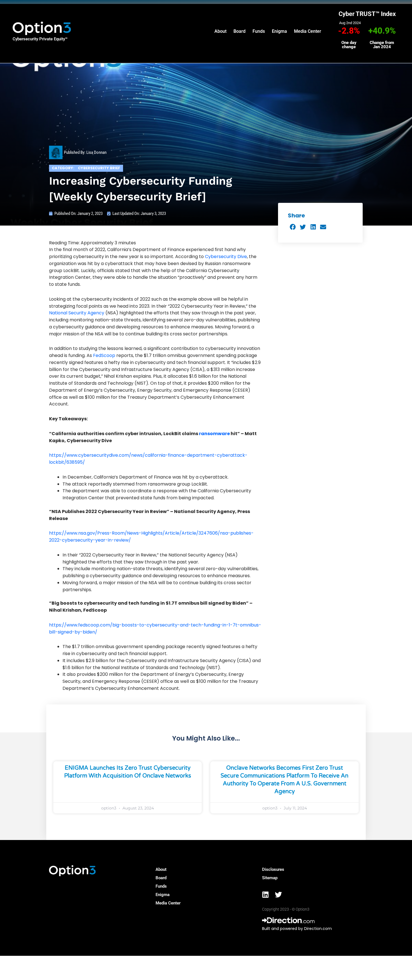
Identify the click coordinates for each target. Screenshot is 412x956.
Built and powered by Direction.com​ (297, 928)
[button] (293, 227)
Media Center (307, 31)
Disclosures (273, 869)
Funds (259, 31)
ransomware (214, 433)
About (220, 31)
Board (239, 31)
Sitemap (269, 877)
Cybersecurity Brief (99, 168)
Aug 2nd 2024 (350, 23)
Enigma (279, 31)
